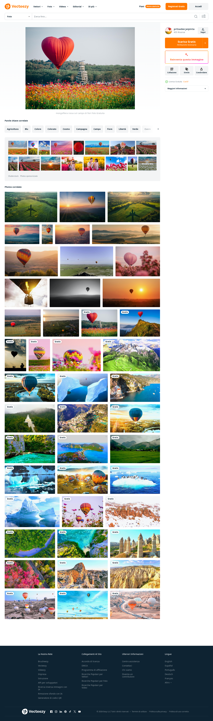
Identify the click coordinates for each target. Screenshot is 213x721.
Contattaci (127, 665)
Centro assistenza (131, 661)
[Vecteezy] (17, 6)
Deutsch (169, 674)
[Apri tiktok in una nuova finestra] (70, 711)
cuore (148, 129)
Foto (49, 6)
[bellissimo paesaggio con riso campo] (135, 449)
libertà (122, 129)
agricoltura (12, 129)
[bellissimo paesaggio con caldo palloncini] (30, 388)
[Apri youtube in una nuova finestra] (79, 711)
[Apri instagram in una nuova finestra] (56, 711)
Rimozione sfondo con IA (50, 693)
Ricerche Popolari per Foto (94, 680)
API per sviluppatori (48, 682)
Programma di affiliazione (94, 669)
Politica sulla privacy (158, 711)
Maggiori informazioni (177, 88)
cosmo (66, 129)
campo (97, 129)
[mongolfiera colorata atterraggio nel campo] (39, 355)
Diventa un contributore (128, 675)
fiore (109, 129)
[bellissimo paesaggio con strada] (30, 543)
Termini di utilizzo (139, 711)
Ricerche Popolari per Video (92, 686)
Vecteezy (42, 665)
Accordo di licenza (91, 661)
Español (169, 665)
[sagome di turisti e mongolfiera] (15, 355)
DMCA (85, 665)
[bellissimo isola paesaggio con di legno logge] (82, 449)
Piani (141, 6)
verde (135, 129)
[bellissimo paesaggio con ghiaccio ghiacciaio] (82, 388)
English (168, 661)
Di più (91, 6)
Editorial (77, 6)
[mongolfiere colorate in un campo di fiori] (76, 355)
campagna (81, 129)
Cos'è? (185, 81)
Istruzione (43, 678)
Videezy (42, 669)
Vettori (36, 6)
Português (170, 669)
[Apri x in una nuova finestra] (75, 711)
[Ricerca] (196, 16)
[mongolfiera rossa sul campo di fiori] (99, 323)
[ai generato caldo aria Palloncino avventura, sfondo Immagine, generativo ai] (22, 234)
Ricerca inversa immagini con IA (52, 688)
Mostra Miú (147, 163)
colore (38, 129)
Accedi (198, 6)
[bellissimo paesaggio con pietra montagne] (131, 355)
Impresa (42, 674)
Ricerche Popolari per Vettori (92, 675)
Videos (62, 6)
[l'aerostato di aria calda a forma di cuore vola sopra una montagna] (140, 323)
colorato (52, 129)
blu (26, 129)
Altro (167, 682)
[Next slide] (155, 129)
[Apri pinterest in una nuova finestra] (65, 711)
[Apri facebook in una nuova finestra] (51, 711)
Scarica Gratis (186, 43)
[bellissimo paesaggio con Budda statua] (30, 418)
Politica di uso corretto (179, 711)
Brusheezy (43, 661)
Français (169, 678)
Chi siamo (127, 669)
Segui (203, 32)
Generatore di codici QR (49, 698)
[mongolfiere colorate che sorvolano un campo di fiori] (82, 511)
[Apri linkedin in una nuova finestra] (61, 711)
